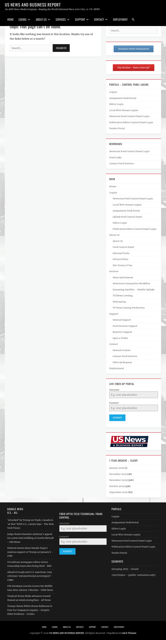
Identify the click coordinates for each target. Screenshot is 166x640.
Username (114, 390)
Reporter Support (122, 332)
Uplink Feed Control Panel (127, 216)
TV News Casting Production (129, 307)
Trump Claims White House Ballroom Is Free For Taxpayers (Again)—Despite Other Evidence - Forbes (29, 610)
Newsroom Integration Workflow (131, 283)
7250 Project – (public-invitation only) (133, 575)
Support (80, 19)
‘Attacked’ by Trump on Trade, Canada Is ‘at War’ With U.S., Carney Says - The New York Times (30, 524)
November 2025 (118, 480)
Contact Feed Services (121, 163)
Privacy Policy (120, 259)
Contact (99, 19)
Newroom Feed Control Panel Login (129, 116)
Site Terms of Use (122, 265)
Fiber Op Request (122, 362)
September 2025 (118, 492)
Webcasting (119, 301)
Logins (22, 19)
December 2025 (118, 474)
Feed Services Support (125, 326)
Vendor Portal (117, 128)
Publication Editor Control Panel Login (131, 122)
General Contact (122, 350)
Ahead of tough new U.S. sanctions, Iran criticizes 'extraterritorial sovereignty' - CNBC (30, 576)
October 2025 (116, 486)
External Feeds (121, 253)
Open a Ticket (120, 338)
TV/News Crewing (123, 295)
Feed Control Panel (123, 247)
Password (114, 403)
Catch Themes (129, 633)
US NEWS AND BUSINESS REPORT (33, 4)
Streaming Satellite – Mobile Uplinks (133, 289)
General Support (122, 319)
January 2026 (116, 467)
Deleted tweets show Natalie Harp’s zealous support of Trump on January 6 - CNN (30, 552)
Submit (117, 417)
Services (61, 19)
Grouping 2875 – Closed (125, 569)
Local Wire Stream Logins (123, 110)
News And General (123, 277)
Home (10, 19)
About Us (41, 19)
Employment (120, 19)
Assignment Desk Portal (122, 98)
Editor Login (116, 104)
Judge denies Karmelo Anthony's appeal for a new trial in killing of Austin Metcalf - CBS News (30, 538)
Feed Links (115, 157)
